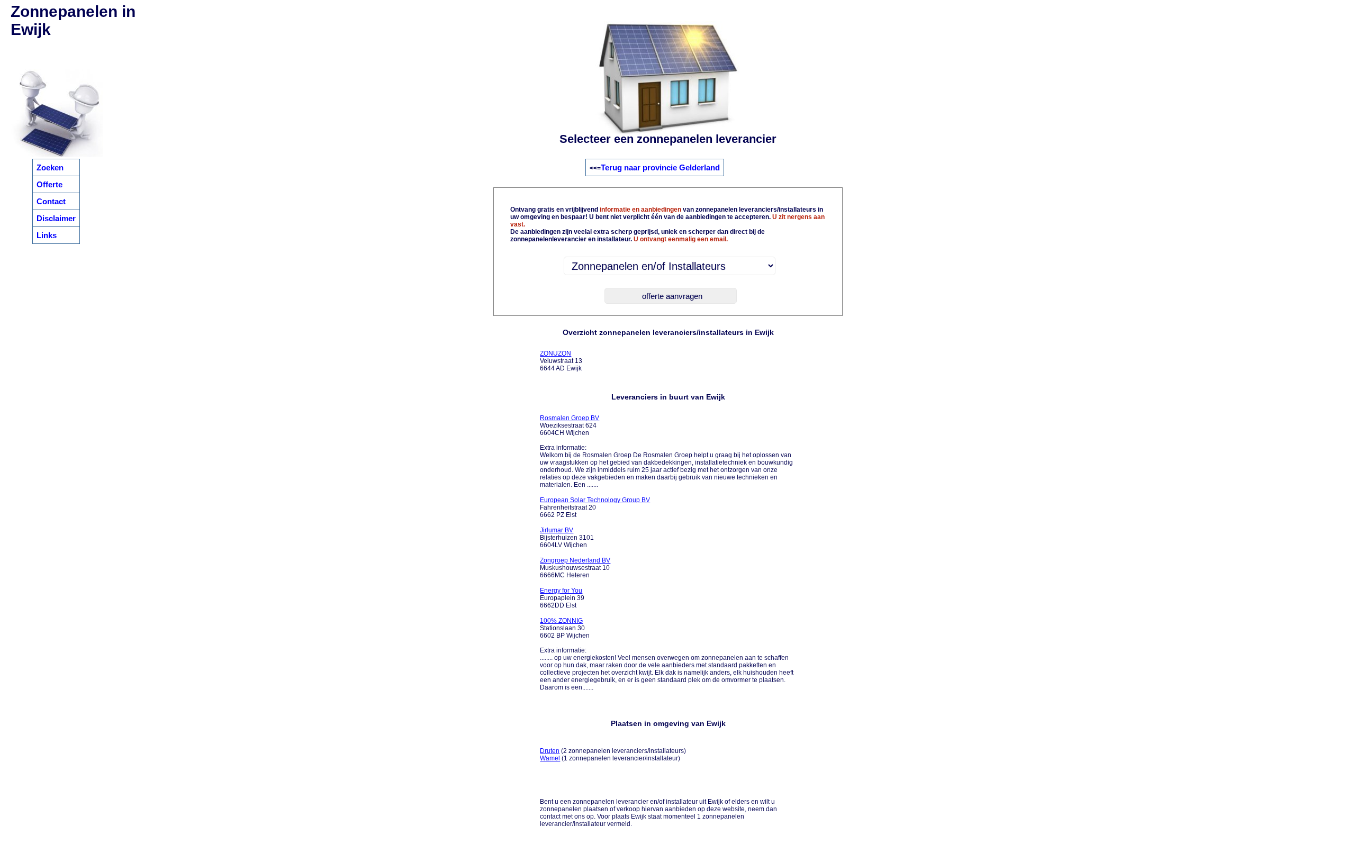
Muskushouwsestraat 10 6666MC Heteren (575, 568)
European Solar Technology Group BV (595, 500)
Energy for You (561, 590)
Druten (549, 751)
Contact (51, 201)
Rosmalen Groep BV (569, 418)
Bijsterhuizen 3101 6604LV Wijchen (567, 538)
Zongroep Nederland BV (575, 560)
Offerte (49, 184)
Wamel (550, 758)
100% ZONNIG (561, 620)
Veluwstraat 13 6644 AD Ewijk (561, 361)
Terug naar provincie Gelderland (660, 167)
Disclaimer (56, 218)
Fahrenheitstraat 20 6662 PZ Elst (595, 507)
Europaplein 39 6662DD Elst (562, 598)
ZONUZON (555, 353)
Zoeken (50, 167)
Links (47, 235)
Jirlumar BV (556, 530)
